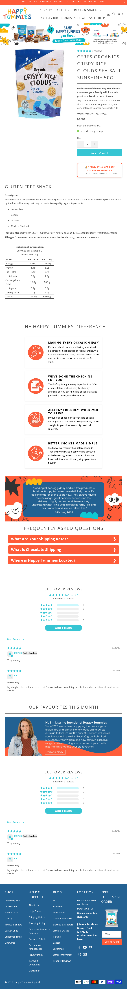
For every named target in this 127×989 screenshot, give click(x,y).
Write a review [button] (63, 627)
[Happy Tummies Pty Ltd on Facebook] (79, 947)
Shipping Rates (37, 917)
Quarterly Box (12, 900)
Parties (57, 936)
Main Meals (59, 912)
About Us (34, 905)
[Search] (114, 14)
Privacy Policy (36, 954)
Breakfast (58, 906)
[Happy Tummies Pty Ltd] (17, 14)
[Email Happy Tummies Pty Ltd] (85, 954)
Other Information (62, 954)
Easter (56, 942)
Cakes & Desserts (62, 918)
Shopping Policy (37, 923)
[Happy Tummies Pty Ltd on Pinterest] (90, 947)
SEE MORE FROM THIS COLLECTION (92, 114)
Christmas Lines (13, 936)
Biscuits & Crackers (63, 924)
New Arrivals (11, 912)
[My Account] (108, 14)
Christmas (58, 948)
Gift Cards (10, 942)
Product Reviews (62, 960)
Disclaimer (34, 970)
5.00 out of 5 (71, 595)
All (54, 900)
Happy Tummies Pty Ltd (27, 982)
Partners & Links (37, 938)
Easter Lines (11, 930)
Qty (79, 138)
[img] (14, 648)
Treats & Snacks (13, 924)
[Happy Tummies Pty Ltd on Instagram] (79, 954)
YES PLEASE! (112, 942)
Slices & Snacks (61, 930)
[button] (62, 10)
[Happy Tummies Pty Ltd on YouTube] (85, 947)
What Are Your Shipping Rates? (39, 538)
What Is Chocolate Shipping (36, 549)
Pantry (8, 918)
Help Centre (35, 911)
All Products (11, 906)
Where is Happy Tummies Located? (43, 560)
